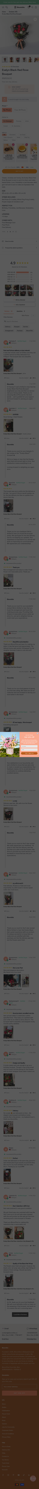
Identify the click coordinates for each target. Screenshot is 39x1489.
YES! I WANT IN (29, 753)
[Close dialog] (37, 733)
